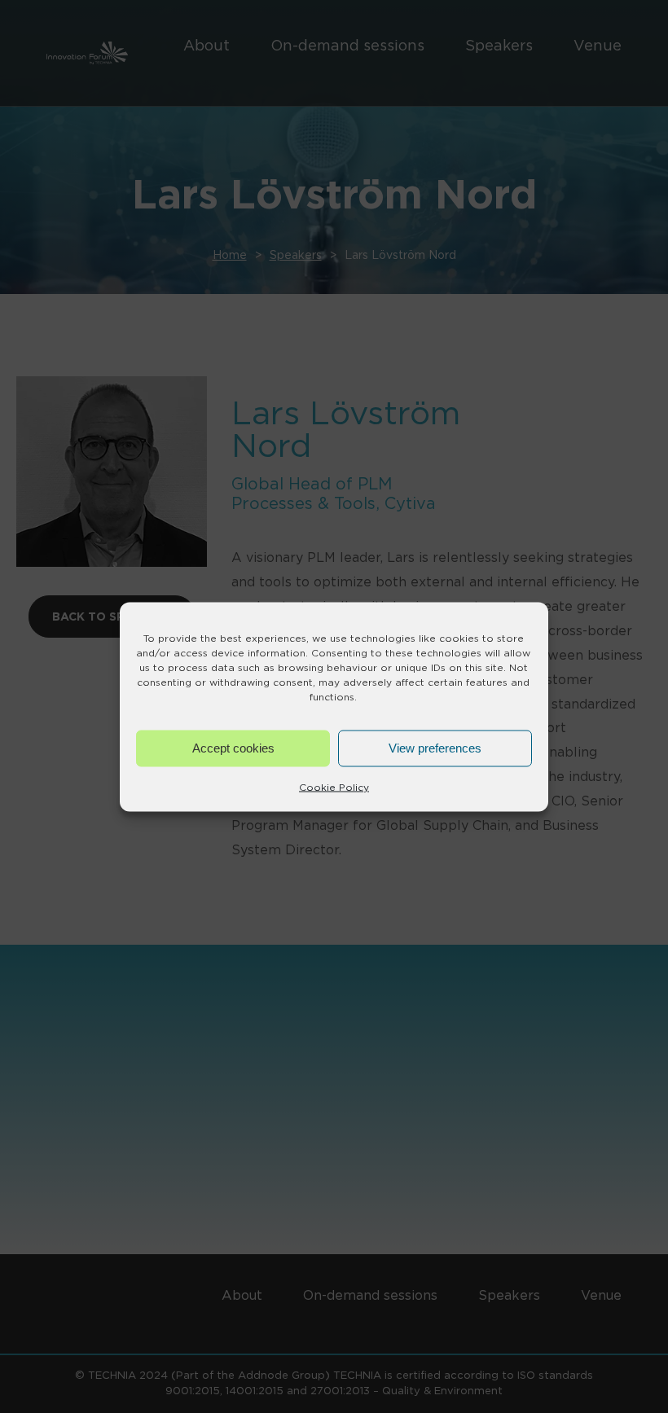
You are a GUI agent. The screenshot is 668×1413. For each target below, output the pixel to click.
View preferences (435, 748)
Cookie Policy (334, 786)
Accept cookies (233, 748)
